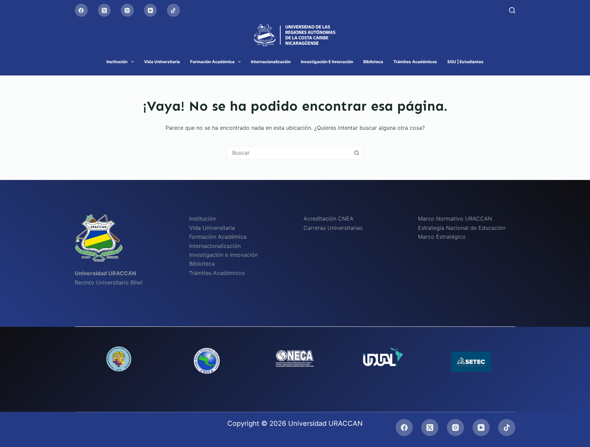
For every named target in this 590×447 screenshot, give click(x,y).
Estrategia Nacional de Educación (461, 227)
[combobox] (288, 152)
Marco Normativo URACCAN (455, 218)
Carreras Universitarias (333, 227)
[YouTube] (150, 10)
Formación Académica (212, 61)
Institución (117, 61)
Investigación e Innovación (327, 61)
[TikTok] (173, 10)
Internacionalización (271, 61)
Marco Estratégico (442, 236)
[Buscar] (512, 10)
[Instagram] (127, 10)
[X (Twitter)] (104, 10)
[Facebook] (81, 10)
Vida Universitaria (162, 61)
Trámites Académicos (415, 61)
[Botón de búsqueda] (356, 152)
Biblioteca (373, 61)
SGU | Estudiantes (465, 61)
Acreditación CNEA (328, 218)
